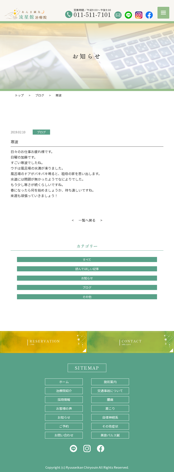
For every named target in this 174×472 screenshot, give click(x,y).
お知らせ (87, 278)
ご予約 (64, 426)
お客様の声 (64, 408)
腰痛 (110, 399)
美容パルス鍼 (110, 435)
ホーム (64, 382)
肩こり (110, 408)
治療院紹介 (64, 390)
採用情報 (64, 399)
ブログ (41, 132)
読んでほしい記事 (87, 269)
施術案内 (110, 382)
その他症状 (110, 426)
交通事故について (110, 390)
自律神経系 (110, 417)
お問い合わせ (63, 435)
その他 (87, 297)
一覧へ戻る (87, 220)
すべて (87, 259)
